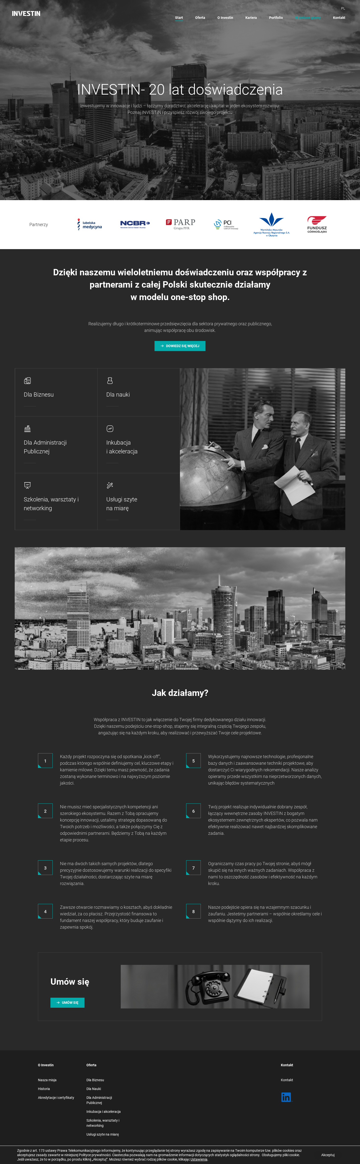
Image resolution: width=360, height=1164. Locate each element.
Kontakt (339, 18)
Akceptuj (328, 1155)
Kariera (251, 18)
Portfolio (276, 18)
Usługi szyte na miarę (102, 1134)
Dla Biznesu (95, 1080)
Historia (44, 1089)
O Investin (225, 18)
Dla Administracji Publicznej (99, 1100)
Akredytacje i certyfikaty (56, 1098)
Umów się (70, 1003)
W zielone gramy (308, 18)
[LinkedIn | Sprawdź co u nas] (287, 1097)
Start (179, 18)
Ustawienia (199, 1159)
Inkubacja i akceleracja (103, 1112)
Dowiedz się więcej (182, 346)
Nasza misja (47, 1080)
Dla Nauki (93, 1089)
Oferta (200, 18)
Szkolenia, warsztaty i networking (102, 1123)
